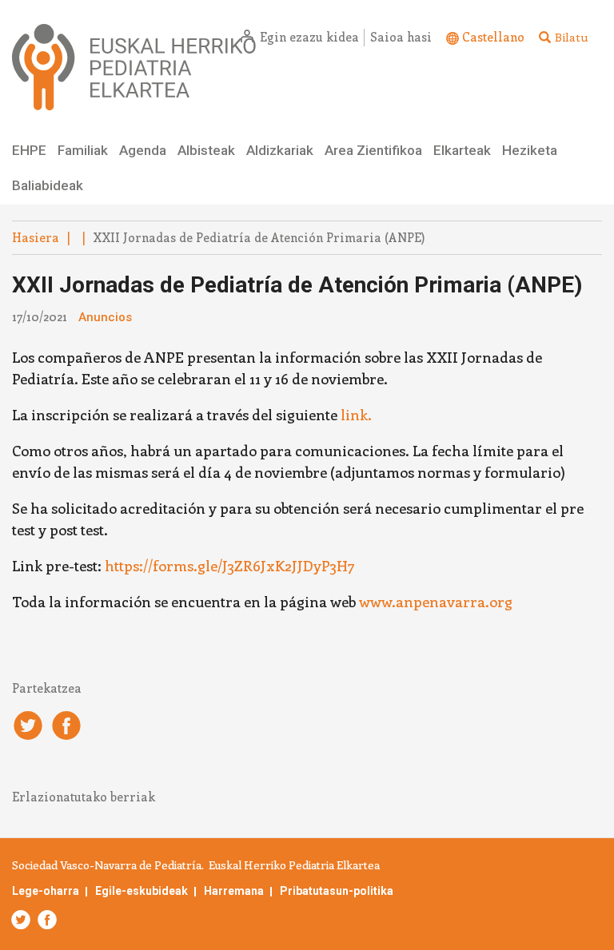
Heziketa (529, 150)
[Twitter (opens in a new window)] (21, 919)
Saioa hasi (401, 37)
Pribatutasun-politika (336, 890)
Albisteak (206, 150)
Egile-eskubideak (141, 890)
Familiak (83, 150)
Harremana (234, 890)
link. (356, 414)
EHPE (29, 150)
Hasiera (35, 237)
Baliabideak (47, 185)
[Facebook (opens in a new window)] (44, 919)
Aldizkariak (279, 150)
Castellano (493, 37)
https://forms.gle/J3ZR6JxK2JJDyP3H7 (230, 565)
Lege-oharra (45, 890)
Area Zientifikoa (373, 150)
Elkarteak (462, 150)
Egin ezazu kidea (309, 37)
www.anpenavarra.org (435, 601)
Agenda (142, 150)
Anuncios (105, 317)
